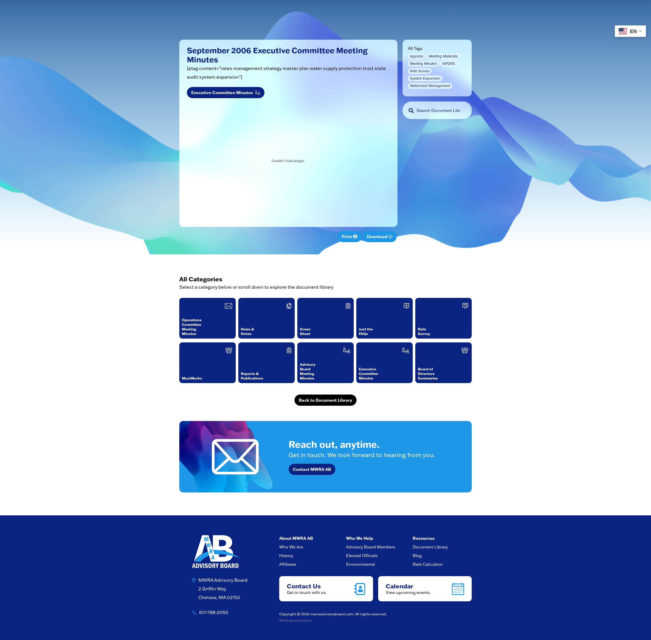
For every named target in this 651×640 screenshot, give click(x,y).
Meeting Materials (443, 56)
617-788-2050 (213, 612)
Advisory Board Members (370, 546)
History (286, 555)
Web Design (286, 620)
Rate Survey (420, 71)
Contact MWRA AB (312, 469)
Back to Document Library (325, 400)
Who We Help (359, 538)
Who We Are (291, 546)
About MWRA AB (296, 538)
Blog (417, 555)
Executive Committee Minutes (223, 92)
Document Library (430, 546)
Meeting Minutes (423, 63)
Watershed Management (430, 86)
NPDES (448, 63)
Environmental (360, 564)
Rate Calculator (428, 564)
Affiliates (287, 564)
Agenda (416, 56)
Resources (424, 538)
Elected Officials (362, 555)
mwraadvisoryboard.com (331, 614)
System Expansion (425, 78)
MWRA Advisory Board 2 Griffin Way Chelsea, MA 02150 (222, 588)
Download (377, 236)
